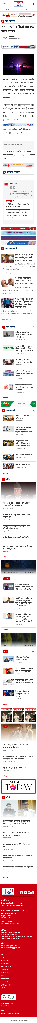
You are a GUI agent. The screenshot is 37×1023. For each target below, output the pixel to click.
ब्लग (5, 726)
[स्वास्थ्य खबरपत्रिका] (18, 997)
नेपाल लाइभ (12, 37)
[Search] (33, 4)
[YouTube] (29, 892)
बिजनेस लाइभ (5, 963)
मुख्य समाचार (4, 960)
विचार (5, 651)
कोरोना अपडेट (5, 979)
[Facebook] (21, 892)
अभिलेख (3, 976)
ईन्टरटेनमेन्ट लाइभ (6, 966)
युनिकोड (3, 988)
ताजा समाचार (10, 327)
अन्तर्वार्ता (6, 579)
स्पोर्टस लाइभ (4, 970)
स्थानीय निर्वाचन (5, 982)
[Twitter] (25, 892)
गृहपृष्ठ (2, 957)
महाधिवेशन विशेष (5, 973)
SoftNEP (20, 1022)
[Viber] (32, 892)
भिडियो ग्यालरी (10, 410)
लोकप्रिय (9, 797)
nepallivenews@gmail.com (21, 155)
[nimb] (18, 124)
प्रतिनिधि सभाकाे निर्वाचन (7, 985)
